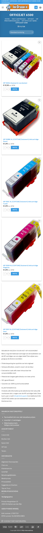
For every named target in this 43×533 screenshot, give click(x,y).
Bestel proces (6, 478)
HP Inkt (31, 19)
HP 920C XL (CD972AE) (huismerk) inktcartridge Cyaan (20, 203)
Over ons (5, 465)
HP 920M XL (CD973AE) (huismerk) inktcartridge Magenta (20, 266)
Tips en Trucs (6, 488)
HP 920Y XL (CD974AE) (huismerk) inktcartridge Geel (20, 330)
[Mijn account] (36, 7)
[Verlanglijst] (32, 8)
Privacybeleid (6, 482)
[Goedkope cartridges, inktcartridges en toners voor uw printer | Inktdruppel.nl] (17, 7)
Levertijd (5, 472)
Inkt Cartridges (19, 19)
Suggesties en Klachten (9, 485)
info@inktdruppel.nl (21, 396)
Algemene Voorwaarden (10, 462)
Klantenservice (7, 468)
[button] (3, 7)
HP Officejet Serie (29, 21)
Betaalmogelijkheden (9, 475)
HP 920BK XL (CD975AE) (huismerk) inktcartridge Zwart (21, 140)
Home (7, 19)
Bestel (15, 89)
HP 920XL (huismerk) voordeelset (15, 83)
